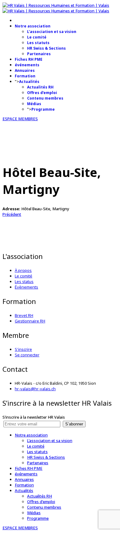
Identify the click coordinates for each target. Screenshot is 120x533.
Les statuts (38, 42)
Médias (34, 103)
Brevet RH (24, 315)
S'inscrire (23, 349)
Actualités (29, 81)
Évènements (26, 287)
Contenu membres (45, 98)
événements (27, 65)
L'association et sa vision (51, 31)
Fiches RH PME (28, 59)
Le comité (36, 37)
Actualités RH (40, 87)
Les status (24, 281)
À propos (23, 270)
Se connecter (27, 355)
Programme (43, 109)
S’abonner (74, 424)
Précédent (11, 214)
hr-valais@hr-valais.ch (35, 389)
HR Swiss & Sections (46, 48)
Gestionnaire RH (30, 321)
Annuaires (25, 70)
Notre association (32, 26)
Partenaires (39, 53)
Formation (25, 76)
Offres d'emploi (42, 92)
